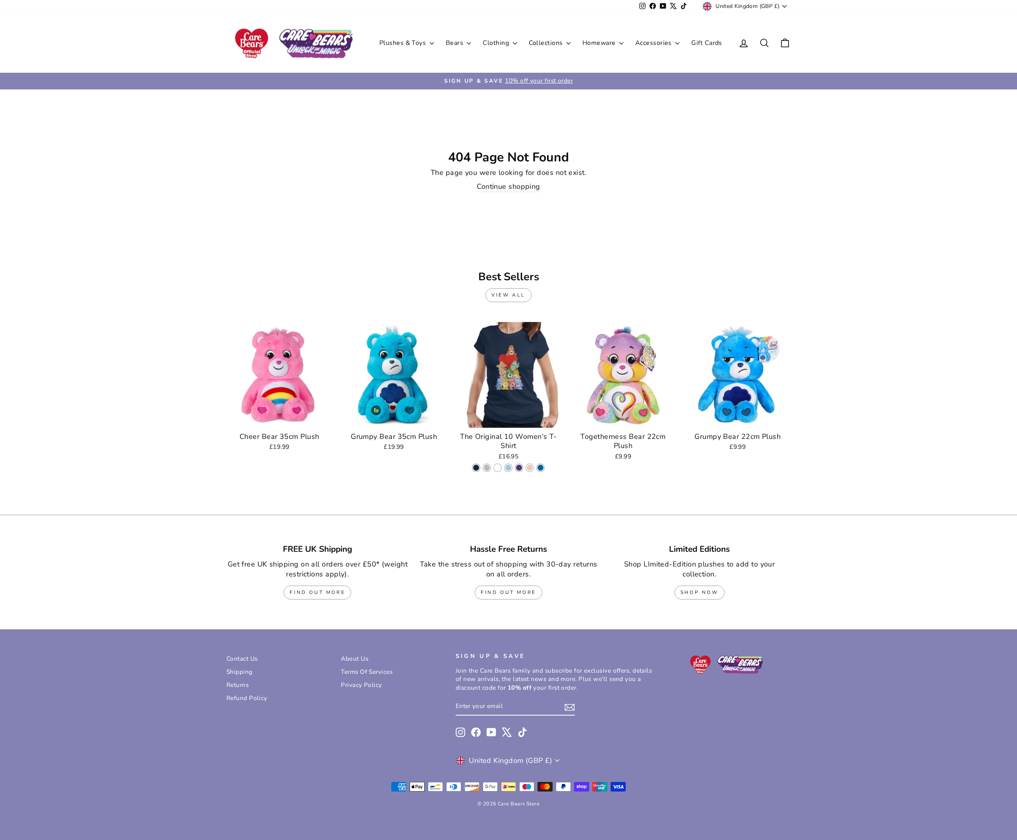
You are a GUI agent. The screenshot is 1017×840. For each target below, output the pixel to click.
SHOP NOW (700, 592)
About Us (354, 659)
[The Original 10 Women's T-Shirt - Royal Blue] (540, 467)
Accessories (654, 43)
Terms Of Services (366, 672)
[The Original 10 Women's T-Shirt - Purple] (519, 467)
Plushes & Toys (403, 43)
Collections (547, 43)
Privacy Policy (361, 685)
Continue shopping (508, 186)
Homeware (599, 43)
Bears (455, 43)
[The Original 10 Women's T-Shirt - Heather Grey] (487, 467)
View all (508, 295)
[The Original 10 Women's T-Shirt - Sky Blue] (508, 467)
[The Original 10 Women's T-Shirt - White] (497, 467)
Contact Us (242, 659)
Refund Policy (246, 698)
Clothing (496, 43)
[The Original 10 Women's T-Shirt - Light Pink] (530, 467)
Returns (237, 685)
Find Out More (317, 592)
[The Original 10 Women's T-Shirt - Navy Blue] (476, 467)
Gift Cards (706, 43)
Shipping (239, 672)
